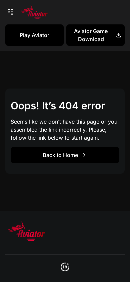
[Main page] (33, 12)
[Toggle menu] (10, 12)
